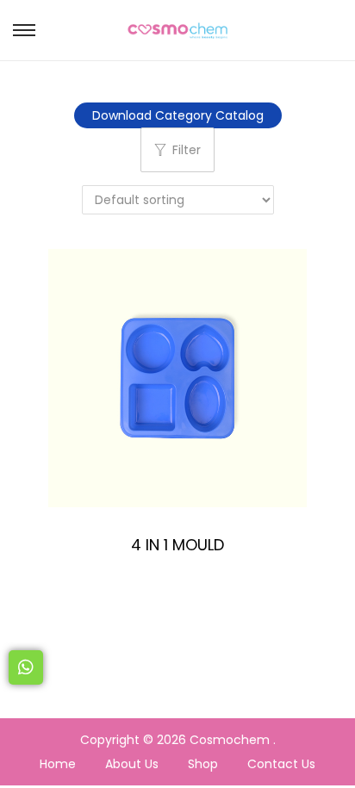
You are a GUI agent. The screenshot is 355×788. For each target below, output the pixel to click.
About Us (132, 763)
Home (58, 763)
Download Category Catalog (178, 115)
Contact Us (281, 763)
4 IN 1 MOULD (177, 544)
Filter (186, 149)
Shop (203, 763)
